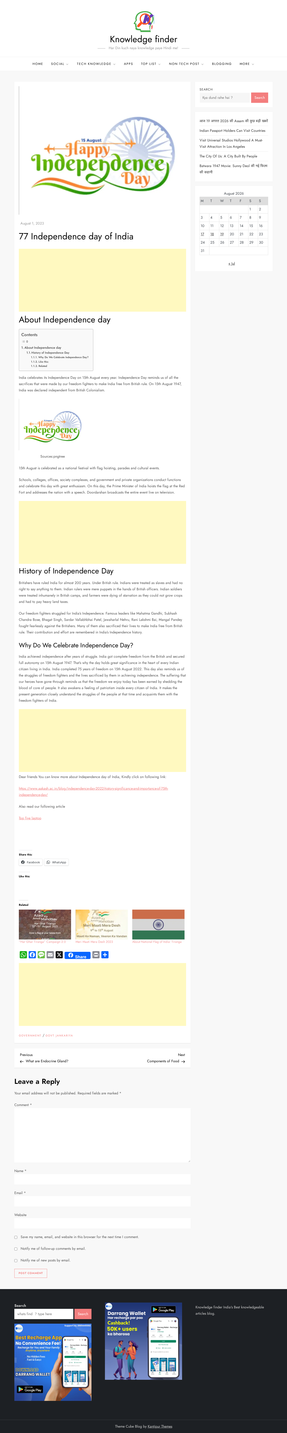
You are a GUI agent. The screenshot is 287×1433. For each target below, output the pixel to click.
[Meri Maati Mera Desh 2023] (102, 924)
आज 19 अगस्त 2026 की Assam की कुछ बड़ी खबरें (234, 120)
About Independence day (42, 347)
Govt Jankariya (59, 1036)
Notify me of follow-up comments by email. (53, 1248)
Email (20, 1192)
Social (57, 64)
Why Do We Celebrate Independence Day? (63, 357)
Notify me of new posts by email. (46, 1260)
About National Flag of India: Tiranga (157, 941)
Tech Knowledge (94, 64)
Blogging (222, 64)
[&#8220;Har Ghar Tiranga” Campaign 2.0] (45, 924)
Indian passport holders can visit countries (232, 130)
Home (38, 64)
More (245, 64)
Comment (23, 1104)
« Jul (231, 263)
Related (43, 366)
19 (222, 234)
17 (202, 234)
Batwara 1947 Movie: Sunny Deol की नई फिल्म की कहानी (233, 169)
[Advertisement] (102, 280)
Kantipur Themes (160, 1426)
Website (20, 1214)
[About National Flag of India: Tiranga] (158, 924)
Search (206, 89)
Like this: (44, 362)
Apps (128, 64)
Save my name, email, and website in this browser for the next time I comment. (80, 1236)
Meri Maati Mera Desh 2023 (94, 941)
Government (30, 1036)
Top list (149, 64)
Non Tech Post (184, 64)
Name (20, 1170)
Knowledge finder (143, 39)
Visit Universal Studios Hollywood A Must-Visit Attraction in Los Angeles (231, 143)
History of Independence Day (50, 353)
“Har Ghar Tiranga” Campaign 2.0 (42, 941)
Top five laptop (30, 818)
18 (212, 234)
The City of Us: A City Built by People (228, 156)
